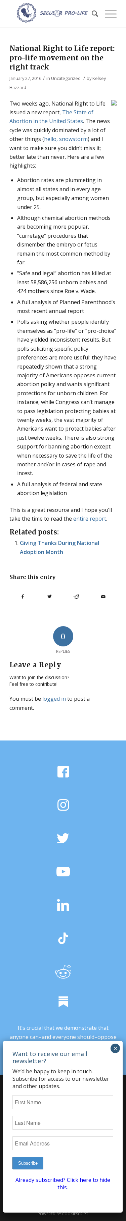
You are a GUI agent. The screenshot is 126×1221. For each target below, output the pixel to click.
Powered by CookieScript (63, 1213)
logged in (54, 698)
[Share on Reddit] (76, 596)
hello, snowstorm (66, 139)
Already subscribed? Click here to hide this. (62, 1183)
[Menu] (107, 13)
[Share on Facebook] (22, 596)
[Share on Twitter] (49, 596)
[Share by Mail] (103, 596)
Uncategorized (66, 78)
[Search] (91, 13)
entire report (89, 518)
